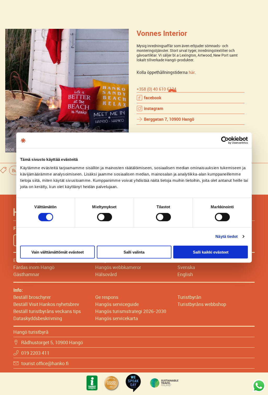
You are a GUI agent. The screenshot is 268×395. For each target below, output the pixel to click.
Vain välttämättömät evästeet (57, 252)
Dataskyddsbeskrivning (37, 318)
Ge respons (106, 297)
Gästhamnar (26, 274)
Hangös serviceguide (117, 304)
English (185, 274)
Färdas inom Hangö (33, 267)
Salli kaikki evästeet (210, 252)
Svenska (186, 267)
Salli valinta (134, 252)
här (192, 72)
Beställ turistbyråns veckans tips (47, 311)
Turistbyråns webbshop (201, 304)
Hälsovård (106, 274)
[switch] (104, 217)
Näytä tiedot (226, 236)
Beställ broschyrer (32, 297)
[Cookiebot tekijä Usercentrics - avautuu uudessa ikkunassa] (225, 140)
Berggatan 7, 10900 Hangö (169, 119)
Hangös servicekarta (116, 318)
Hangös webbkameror (118, 267)
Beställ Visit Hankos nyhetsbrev (46, 304)
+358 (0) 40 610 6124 (156, 89)
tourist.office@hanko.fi (45, 363)
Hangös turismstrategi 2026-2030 (130, 311)
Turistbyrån (189, 297)
